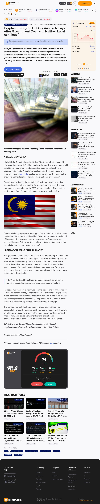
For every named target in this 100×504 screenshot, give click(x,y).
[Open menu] (94, 3)
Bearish (37, 384)
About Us (39, 472)
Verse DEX (71, 489)
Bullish (50, 384)
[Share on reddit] (62, 74)
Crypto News (35, 24)
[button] (22, 75)
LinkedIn (87, 482)
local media (23, 174)
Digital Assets (45, 451)
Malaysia (56, 451)
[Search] (75, 3)
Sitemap (39, 489)
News (30, 24)
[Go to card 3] (82, 68)
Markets (54, 476)
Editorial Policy (41, 482)
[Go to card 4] (84, 68)
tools (52, 343)
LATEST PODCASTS (77, 185)
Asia (6, 451)
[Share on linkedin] (65, 74)
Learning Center (57, 479)
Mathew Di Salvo (46, 75)
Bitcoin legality (16, 451)
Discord (86, 479)
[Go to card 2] (80, 68)
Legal (38, 486)
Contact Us (40, 476)
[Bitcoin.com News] (12, 3)
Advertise (39, 479)
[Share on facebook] (55, 74)
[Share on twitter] (58, 74)
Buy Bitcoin (72, 486)
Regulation (18, 454)
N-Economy (8, 454)
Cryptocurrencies (31, 451)
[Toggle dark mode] (69, 3)
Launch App (85, 3)
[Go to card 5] (86, 68)
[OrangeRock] (15, 14)
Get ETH (92, 23)
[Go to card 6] (88, 68)
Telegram (87, 472)
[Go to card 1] (78, 68)
